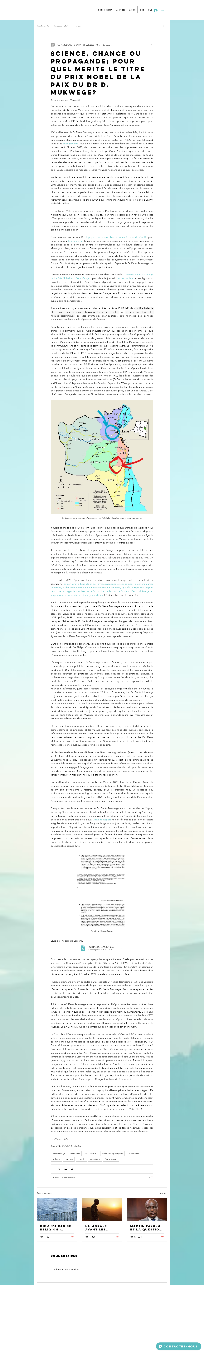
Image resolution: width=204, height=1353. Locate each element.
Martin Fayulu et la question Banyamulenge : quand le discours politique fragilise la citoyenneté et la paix (147, 1227)
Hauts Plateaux (91, 1153)
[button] (163, 26)
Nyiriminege (95, 1159)
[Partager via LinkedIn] (65, 1169)
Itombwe (69, 1159)
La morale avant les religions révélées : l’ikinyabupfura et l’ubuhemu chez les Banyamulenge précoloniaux (101, 1227)
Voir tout (163, 1193)
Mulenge (56, 1159)
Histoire (78, 26)
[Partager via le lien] (72, 1169)
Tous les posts (43, 26)
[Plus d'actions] (151, 45)
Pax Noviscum (111, 1159)
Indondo (81, 1159)
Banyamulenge (58, 1153)
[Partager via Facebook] (52, 1169)
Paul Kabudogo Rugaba (112, 1153)
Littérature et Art (61, 26)
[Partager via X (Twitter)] (58, 1169)
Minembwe (75, 1153)
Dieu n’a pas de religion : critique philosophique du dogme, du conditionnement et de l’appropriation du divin (56, 1227)
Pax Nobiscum (134, 1153)
